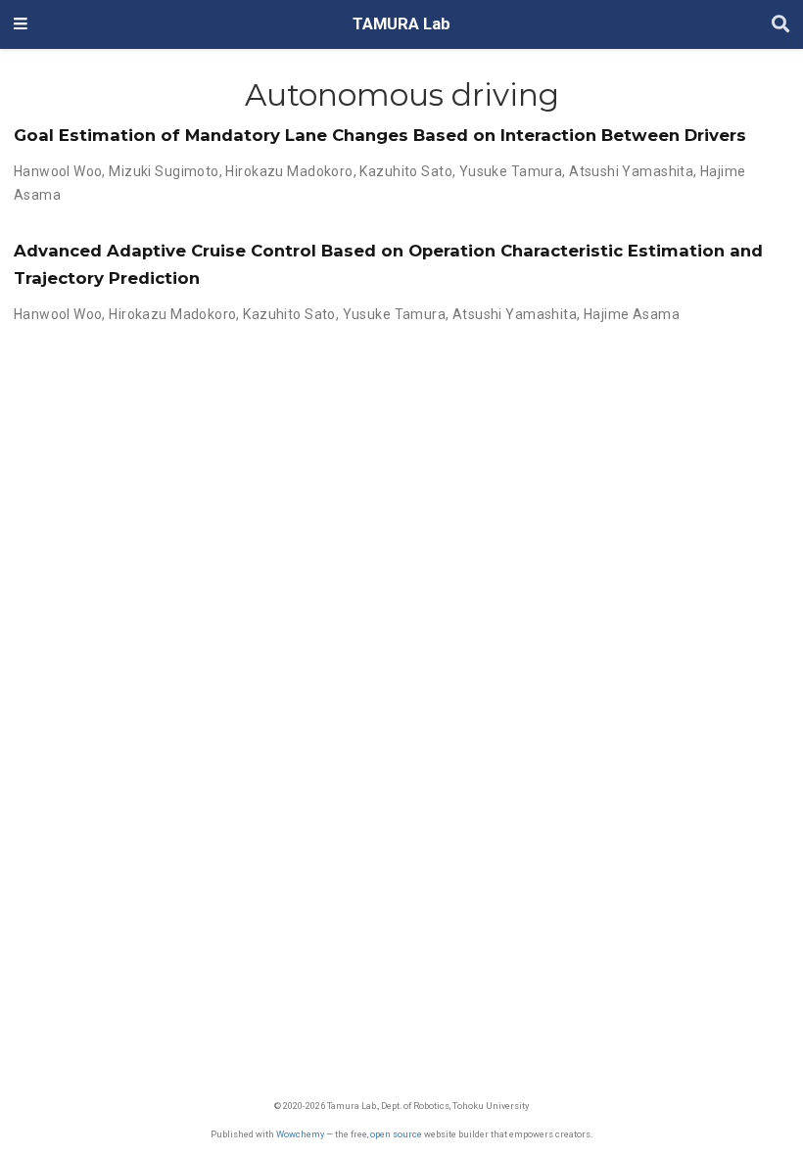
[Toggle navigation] (20, 24)
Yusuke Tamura (510, 171)
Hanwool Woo (58, 171)
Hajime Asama (632, 314)
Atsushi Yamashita (631, 171)
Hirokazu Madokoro (289, 171)
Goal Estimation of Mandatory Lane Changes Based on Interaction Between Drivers (380, 135)
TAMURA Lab (401, 24)
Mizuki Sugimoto (163, 171)
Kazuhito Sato (405, 171)
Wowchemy (300, 1134)
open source (396, 1134)
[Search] (780, 25)
